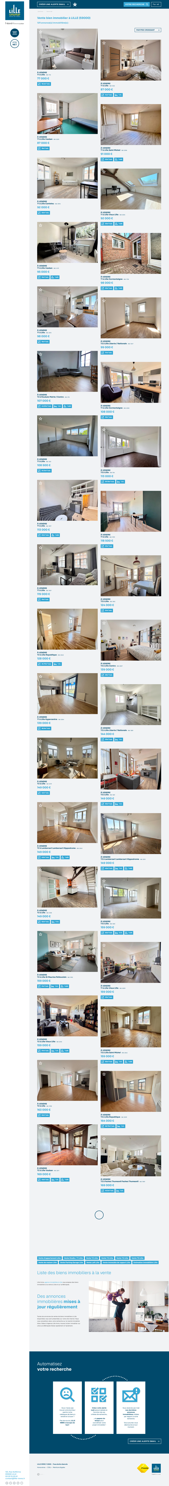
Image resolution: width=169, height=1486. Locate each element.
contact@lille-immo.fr (15, 1478)
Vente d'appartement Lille (49, 1258)
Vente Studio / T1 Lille (73, 1258)
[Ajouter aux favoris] (40, 32)
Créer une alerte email (143, 1441)
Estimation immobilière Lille (145, 1262)
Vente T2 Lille (92, 1258)
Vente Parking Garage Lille (71, 1262)
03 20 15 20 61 (11, 1476)
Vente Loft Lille (92, 1262)
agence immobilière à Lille (53, 1282)
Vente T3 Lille (107, 1258)
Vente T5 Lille (137, 1258)
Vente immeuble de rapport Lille (116, 1262)
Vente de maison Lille (47, 1262)
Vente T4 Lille (122, 1258)
